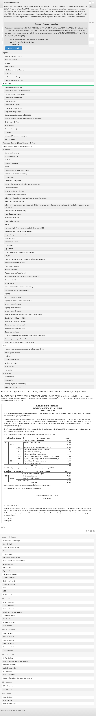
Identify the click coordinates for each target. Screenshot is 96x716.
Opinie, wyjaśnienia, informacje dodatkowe (19, 252)
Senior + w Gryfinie (9, 675)
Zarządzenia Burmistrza (11, 547)
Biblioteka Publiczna (9, 665)
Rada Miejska (9, 66)
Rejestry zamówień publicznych (15, 273)
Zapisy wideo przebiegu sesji (15, 328)
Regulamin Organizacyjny (13, 108)
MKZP (7, 224)
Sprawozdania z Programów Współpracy (19, 287)
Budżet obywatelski (11, 163)
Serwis (5, 346)
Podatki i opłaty (10, 101)
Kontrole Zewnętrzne (12, 221)
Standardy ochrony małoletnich (15, 339)
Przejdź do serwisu (13, 48)
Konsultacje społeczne (13, 214)
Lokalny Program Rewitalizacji (15, 94)
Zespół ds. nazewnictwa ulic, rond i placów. (20, 342)
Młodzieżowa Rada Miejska (14, 70)
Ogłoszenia (9, 249)
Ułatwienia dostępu (11, 363)
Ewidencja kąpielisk (11, 188)
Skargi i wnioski (10, 280)
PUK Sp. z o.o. (7, 689)
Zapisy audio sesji (9, 581)
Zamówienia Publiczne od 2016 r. (14, 561)
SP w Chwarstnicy (9, 615)
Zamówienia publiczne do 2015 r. (16, 321)
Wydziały (8, 63)
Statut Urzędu (9, 125)
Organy (5, 53)
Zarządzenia (10, 139)
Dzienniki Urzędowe (9, 704)
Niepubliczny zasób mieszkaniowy (17, 235)
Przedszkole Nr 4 (8, 643)
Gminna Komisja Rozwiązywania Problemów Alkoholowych (25, 335)
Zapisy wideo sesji (9, 584)
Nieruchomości (10, 238)
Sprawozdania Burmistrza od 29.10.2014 (18, 115)
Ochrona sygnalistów (12, 332)
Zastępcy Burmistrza (12, 59)
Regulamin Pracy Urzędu (13, 112)
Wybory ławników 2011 (13, 311)
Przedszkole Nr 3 (8, 640)
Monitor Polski (7, 700)
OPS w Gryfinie (7, 671)
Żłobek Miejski (8, 650)
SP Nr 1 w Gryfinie (8, 602)
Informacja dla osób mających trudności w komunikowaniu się (26, 198)
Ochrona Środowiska (12, 242)
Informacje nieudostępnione (14, 201)
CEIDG (7, 167)
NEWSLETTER (7, 594)
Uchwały (8, 132)
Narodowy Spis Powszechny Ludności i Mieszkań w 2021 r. (25, 228)
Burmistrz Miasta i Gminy (13, 56)
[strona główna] (91, 531)
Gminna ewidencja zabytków (14, 191)
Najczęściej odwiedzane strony (15, 384)
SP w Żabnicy (7, 626)
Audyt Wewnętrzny (11, 156)
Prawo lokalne (8, 84)
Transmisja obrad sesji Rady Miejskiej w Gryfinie (19, 143)
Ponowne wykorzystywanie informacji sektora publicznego (25, 259)
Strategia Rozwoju (11, 129)
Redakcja (8, 356)
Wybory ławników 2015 (13, 308)
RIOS (4, 591)
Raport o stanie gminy (12, 105)
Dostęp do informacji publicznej (16, 174)
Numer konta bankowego (11, 541)
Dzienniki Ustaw (8, 697)
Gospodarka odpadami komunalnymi (17, 91)
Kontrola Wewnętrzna (12, 217)
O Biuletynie (7, 373)
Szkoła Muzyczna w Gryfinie (12, 612)
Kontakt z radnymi (9, 577)
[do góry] (89, 531)
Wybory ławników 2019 (13, 304)
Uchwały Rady (7, 544)
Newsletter (8, 370)
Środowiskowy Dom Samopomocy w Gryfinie (18, 678)
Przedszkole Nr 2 (8, 637)
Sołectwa (8, 73)
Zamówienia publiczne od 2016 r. (16, 318)
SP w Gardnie (7, 619)
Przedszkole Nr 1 (8, 633)
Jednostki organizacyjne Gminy (15, 211)
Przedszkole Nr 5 (8, 647)
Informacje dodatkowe (12, 387)
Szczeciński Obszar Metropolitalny (17, 290)
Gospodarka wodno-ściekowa (15, 194)
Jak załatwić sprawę (12, 153)
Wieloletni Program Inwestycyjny (16, 136)
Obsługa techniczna (12, 359)
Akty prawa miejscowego (13, 87)
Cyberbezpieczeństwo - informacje (17, 170)
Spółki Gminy (9, 283)
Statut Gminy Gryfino (12, 122)
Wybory (7, 294)
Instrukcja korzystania (12, 352)
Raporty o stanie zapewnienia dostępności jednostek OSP (24, 349)
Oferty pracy (9, 245)
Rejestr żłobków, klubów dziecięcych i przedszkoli (22, 276)
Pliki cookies (9, 366)
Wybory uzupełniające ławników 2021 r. (18, 301)
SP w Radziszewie (9, 622)
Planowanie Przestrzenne (13, 98)
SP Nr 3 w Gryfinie (8, 609)
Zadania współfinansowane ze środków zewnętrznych (23, 314)
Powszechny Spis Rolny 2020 (15, 262)
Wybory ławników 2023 (13, 297)
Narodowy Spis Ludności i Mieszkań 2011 (19, 231)
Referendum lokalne (12, 266)
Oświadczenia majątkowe (13, 80)
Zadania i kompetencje (12, 77)
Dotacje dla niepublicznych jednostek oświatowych (22, 184)
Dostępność (9, 177)
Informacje (6, 150)
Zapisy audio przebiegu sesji (15, 325)
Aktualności (9, 380)
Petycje (7, 256)
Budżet (7, 160)
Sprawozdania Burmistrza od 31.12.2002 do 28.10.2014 (23, 118)
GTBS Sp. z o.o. (8, 686)
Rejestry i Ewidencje (11, 269)
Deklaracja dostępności (13, 181)
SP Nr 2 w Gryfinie (8, 605)
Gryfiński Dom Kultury (10, 668)
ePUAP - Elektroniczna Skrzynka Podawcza (17, 146)
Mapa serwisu (10, 377)
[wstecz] (86, 531)
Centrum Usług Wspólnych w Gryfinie (15, 661)
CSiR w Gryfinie (8, 658)
